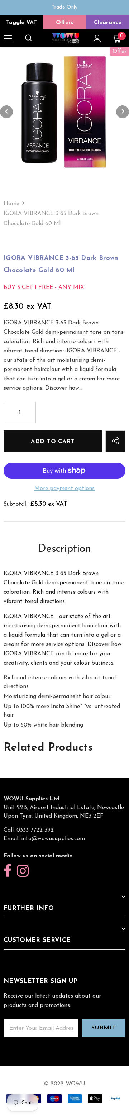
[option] (64, 7)
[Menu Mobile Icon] (8, 38)
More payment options (64, 488)
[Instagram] (23, 871)
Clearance (107, 22)
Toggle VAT (21, 22)
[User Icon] (97, 38)
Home (11, 203)
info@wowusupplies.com (53, 839)
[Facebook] (7, 871)
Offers (64, 22)
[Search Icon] (28, 38)
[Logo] (65, 38)
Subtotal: (15, 504)
